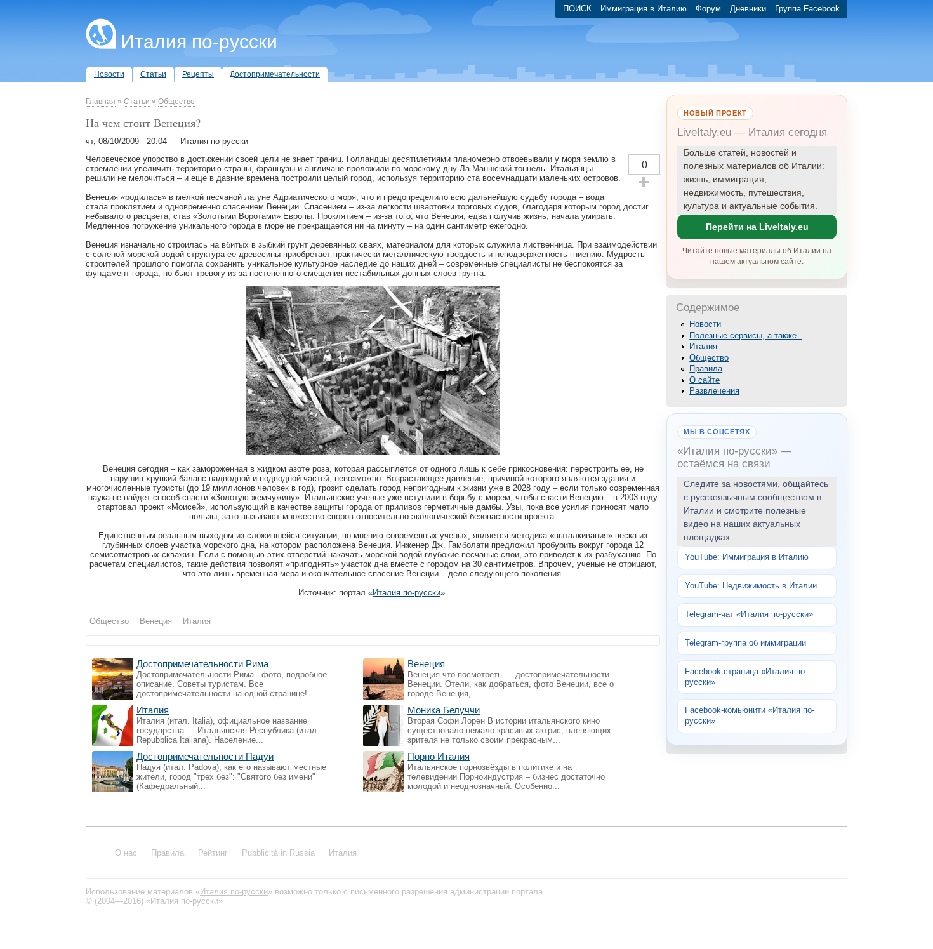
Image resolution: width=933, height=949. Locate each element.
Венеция (426, 663)
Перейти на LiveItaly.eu (757, 227)
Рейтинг (213, 852)
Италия (152, 710)
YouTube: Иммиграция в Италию (747, 557)
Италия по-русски (199, 41)
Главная (101, 101)
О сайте (704, 380)
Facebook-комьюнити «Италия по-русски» (749, 715)
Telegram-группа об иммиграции (745, 642)
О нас (126, 852)
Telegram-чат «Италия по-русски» (749, 614)
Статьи (137, 101)
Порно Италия (438, 756)
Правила (705, 368)
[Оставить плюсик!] (644, 182)
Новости (705, 324)
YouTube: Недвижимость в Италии (751, 585)
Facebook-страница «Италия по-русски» (746, 677)
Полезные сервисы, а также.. (745, 335)
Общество (176, 101)
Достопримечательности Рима (202, 663)
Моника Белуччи (443, 710)
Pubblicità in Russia (278, 852)
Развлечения (714, 390)
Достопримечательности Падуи (205, 756)
